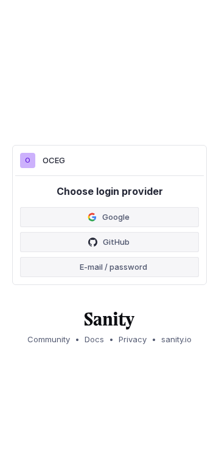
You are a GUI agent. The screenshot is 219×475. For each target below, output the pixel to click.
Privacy (133, 339)
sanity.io (176, 339)
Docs (94, 339)
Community (48, 339)
